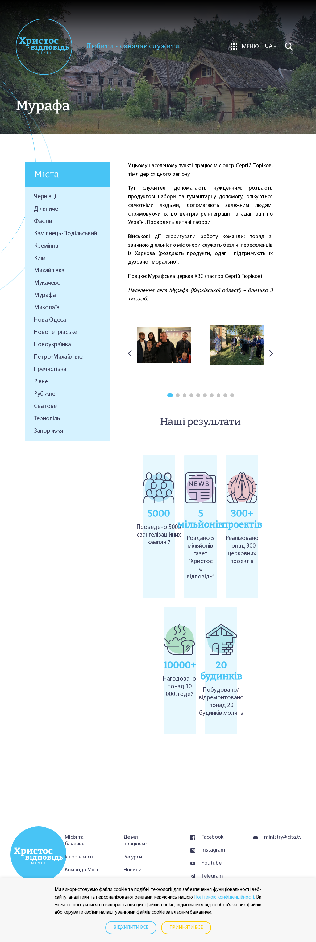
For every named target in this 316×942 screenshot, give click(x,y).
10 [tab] (232, 395)
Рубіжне (44, 394)
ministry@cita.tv (280, 837)
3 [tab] (184, 395)
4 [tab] (191, 395)
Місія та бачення (75, 841)
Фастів (43, 221)
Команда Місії (81, 870)
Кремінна (46, 246)
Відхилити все (131, 927)
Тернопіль (47, 419)
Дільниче (46, 209)
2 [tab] (178, 395)
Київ (39, 258)
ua (268, 46)
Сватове (45, 406)
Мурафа (45, 295)
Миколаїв (47, 308)
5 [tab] (198, 395)
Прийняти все (186, 927)
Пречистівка (50, 369)
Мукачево (47, 283)
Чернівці (45, 197)
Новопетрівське (55, 332)
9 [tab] (225, 395)
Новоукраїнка (52, 345)
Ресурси (132, 857)
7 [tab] (212, 395)
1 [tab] (170, 395)
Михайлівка (49, 271)
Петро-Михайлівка (59, 357)
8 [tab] (218, 395)
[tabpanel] (164, 345)
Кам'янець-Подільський (65, 234)
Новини (132, 870)
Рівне (41, 382)
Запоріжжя (48, 431)
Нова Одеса (50, 320)
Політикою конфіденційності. (224, 897)
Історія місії (79, 857)
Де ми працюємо (135, 841)
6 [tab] (205, 395)
